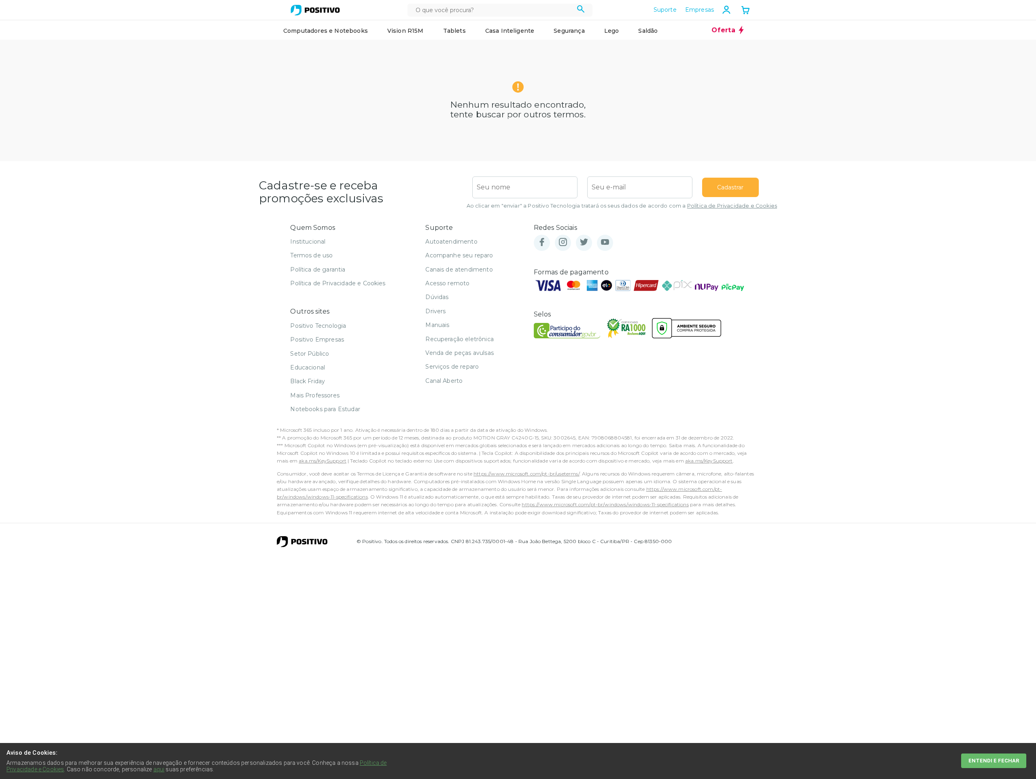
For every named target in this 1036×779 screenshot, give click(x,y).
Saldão (648, 30)
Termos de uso (311, 255)
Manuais (437, 325)
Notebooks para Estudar (325, 409)
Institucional (307, 241)
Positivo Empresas (317, 339)
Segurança (569, 30)
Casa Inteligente (510, 30)
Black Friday (307, 381)
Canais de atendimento (459, 269)
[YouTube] (605, 242)
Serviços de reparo (452, 366)
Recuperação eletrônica (459, 339)
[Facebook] (542, 242)
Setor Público (309, 353)
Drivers (435, 311)
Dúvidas (436, 297)
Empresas (699, 9)
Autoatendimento (451, 241)
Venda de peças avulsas (459, 353)
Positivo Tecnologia (318, 325)
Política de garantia (317, 269)
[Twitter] (584, 242)
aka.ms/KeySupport (322, 461)
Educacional (307, 367)
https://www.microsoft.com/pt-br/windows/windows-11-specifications (605, 504)
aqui (159, 769)
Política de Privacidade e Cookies (732, 206)
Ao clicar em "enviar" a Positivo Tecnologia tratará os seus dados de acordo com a (622, 206)
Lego (611, 30)
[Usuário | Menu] (726, 10)
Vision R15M (405, 30)
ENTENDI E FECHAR (993, 761)
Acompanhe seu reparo (459, 255)
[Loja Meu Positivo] (315, 10)
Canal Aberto (444, 380)
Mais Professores (315, 395)
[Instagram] (563, 242)
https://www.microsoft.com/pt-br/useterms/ (526, 474)
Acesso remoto (447, 283)
